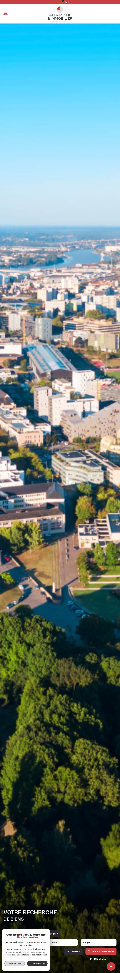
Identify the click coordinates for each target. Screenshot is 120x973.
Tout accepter (37, 963)
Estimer (53, 933)
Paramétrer (14, 963)
